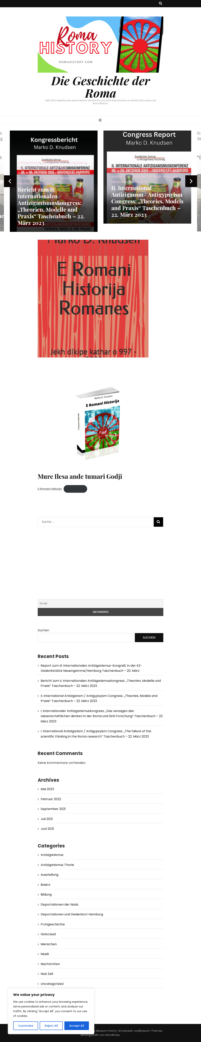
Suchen (43, 630)
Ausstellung (49, 874)
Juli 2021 (47, 819)
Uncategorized (52, 984)
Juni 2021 (47, 828)
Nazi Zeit (172, 183)
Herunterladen (75, 488)
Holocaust (77, 176)
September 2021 (53, 809)
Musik (45, 954)
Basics (81, 171)
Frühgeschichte (53, 924)
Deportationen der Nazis (49, 176)
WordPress (112, 1035)
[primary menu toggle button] (100, 120)
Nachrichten (44, 182)
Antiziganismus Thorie (58, 171)
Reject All (51, 1026)
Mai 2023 (47, 789)
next (191, 181)
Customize (25, 1026)
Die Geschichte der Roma (100, 86)
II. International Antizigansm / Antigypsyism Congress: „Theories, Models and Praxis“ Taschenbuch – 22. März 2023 (54, 201)
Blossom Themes (150, 1031)
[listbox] (100, 181)
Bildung (23, 176)
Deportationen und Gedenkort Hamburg (142, 177)
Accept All (76, 1026)
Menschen (26, 182)
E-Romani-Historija (50, 488)
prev (10, 181)
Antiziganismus (29, 171)
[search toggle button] (160, 3)
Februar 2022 (51, 799)
